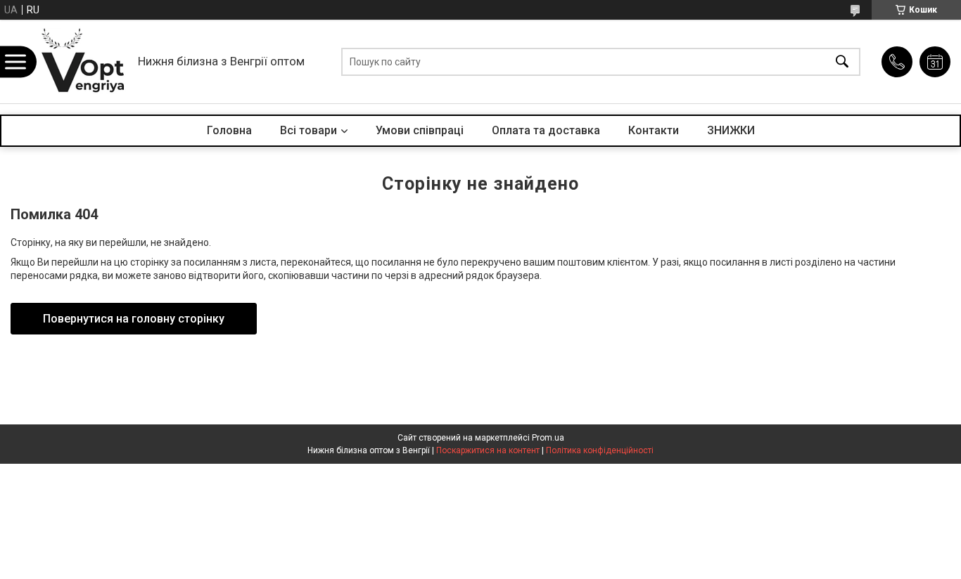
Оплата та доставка (546, 130)
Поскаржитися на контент (488, 450)
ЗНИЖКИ (731, 130)
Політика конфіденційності (600, 450)
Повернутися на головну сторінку (133, 318)
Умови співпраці (420, 130)
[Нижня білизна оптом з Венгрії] (83, 61)
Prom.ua (548, 438)
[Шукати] (842, 61)
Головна (229, 130)
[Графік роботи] (934, 61)
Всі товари (308, 130)
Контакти (653, 130)
